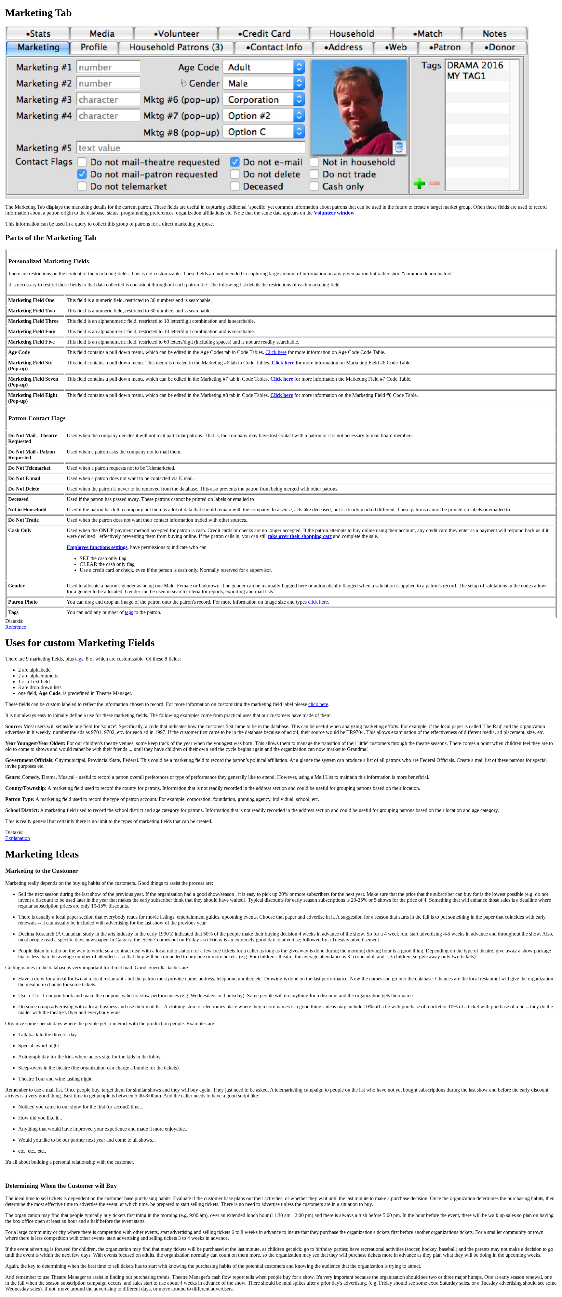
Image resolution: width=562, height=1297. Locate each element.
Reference (15, 627)
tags (129, 612)
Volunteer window (334, 213)
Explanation (17, 838)
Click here (276, 352)
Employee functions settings (97, 547)
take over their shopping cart (300, 536)
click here (318, 602)
